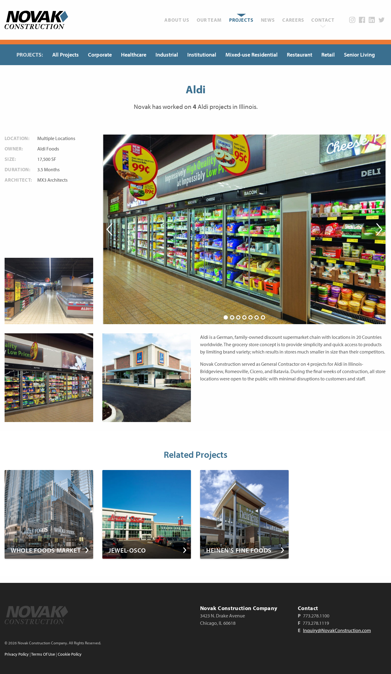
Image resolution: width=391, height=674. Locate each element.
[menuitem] (177, 20)
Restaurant (299, 54)
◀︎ (110, 229)
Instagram (352, 20)
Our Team (209, 20)
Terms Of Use (43, 654)
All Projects (65, 54)
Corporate (100, 54)
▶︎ (378, 229)
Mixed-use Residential (251, 54)
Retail (328, 54)
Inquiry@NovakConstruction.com (337, 630)
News (268, 20)
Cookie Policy (70, 654)
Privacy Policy (17, 654)
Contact (322, 20)
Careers (293, 20)
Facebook (362, 20)
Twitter (381, 20)
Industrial (166, 54)
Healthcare (133, 54)
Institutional (201, 54)
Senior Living (359, 54)
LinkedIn (372, 20)
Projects (241, 20)
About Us (176, 20)
